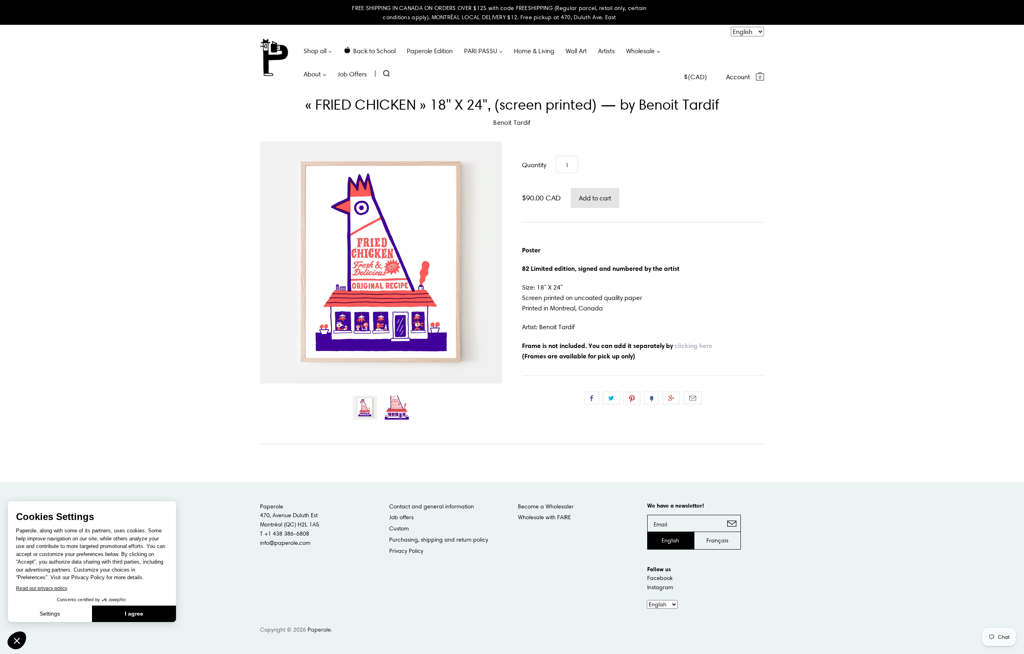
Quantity (534, 165)
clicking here (693, 346)
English (670, 540)
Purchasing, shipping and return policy (438, 539)
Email (693, 398)
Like (591, 398)
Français (717, 540)
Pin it (632, 398)
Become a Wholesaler (546, 506)
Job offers (401, 517)
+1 (671, 398)
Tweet (611, 398)
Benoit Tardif (511, 122)
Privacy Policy (406, 550)
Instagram (660, 587)
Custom (399, 528)
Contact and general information (431, 506)
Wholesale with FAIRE (544, 517)
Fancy (651, 398)
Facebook (660, 578)
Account (738, 77)
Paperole (319, 629)
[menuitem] (318, 50)
